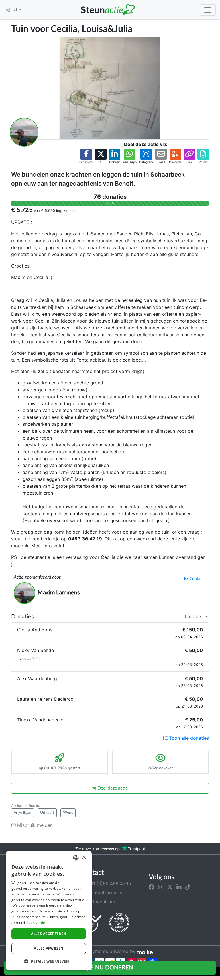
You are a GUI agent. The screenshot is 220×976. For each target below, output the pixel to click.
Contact (196, 579)
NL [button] (15, 10)
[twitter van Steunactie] (170, 887)
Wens (68, 813)
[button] (86, 156)
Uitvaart (47, 813)
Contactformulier (105, 892)
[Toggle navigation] (208, 10)
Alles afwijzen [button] (49, 948)
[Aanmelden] (7, 10)
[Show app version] (216, 972)
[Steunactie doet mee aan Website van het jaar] (119, 923)
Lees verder (37, 922)
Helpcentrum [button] (100, 902)
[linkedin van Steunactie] (179, 887)
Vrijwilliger (22, 813)
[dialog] (49, 910)
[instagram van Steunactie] (160, 887)
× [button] (84, 858)
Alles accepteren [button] (48, 933)
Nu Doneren (113, 968)
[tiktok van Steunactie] (187, 887)
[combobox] (76, 858)
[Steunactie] (108, 9)
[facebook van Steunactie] (151, 887)
